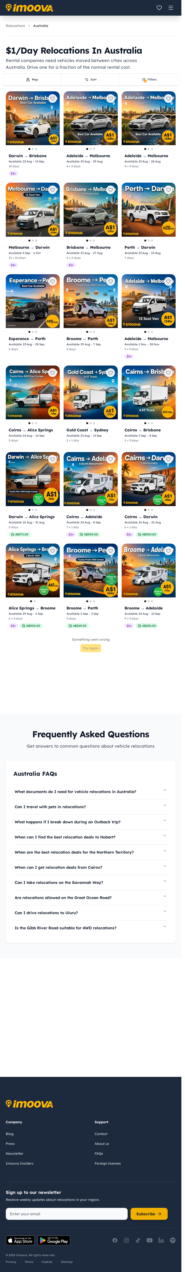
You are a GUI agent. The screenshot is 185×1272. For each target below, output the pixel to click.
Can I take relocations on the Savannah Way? (59, 882)
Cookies (47, 1262)
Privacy (11, 1262)
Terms (29, 1262)
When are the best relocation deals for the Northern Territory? (74, 852)
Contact (101, 1134)
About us (102, 1144)
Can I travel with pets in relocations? (50, 806)
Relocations (15, 26)
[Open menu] (171, 7)
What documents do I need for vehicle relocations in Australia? (75, 791)
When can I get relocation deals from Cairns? (58, 867)
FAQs (99, 1153)
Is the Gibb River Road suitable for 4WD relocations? (65, 927)
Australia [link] (40, 26)
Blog (9, 1134)
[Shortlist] (159, 7)
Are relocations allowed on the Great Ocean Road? (63, 897)
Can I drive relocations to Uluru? (46, 912)
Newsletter (14, 1153)
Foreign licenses (108, 1163)
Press (10, 1144)
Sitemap (67, 1262)
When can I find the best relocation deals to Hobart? (65, 837)
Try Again (91, 648)
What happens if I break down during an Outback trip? (67, 821)
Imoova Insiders (19, 1163)
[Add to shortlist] (52, 98)
